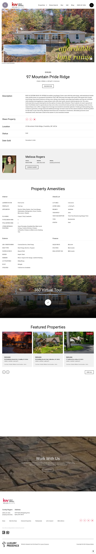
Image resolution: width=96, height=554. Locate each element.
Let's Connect (49, 520)
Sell (67, 5)
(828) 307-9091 (81, 5)
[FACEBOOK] (80, 520)
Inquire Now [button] (48, 86)
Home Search (53, 5)
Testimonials (38, 520)
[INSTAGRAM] (84, 520)
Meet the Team (13, 520)
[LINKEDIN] (88, 520)
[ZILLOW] (92, 520)
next (10, 58)
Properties (41, 5)
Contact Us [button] (48, 469)
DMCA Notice (60, 520)
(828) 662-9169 (41, 162)
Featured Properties (26, 520)
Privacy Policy (90, 544)
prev (6, 58)
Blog (72, 5)
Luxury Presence (44, 544)
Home (3, 520)
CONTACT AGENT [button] (32, 167)
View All (89, 372)
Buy (62, 5)
